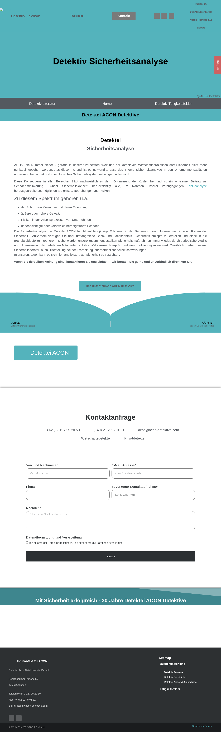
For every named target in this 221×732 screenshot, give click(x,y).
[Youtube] (164, 16)
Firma (30, 486)
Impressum (201, 4)
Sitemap (201, 28)
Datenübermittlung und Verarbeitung (54, 537)
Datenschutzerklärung (201, 12)
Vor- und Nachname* (42, 465)
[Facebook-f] (11, 718)
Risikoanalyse (197, 186)
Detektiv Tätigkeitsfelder (173, 104)
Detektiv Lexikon (25, 16)
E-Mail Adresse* (124, 465)
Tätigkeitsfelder (170, 689)
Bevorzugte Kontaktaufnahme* (135, 486)
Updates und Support (202, 726)
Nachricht (33, 508)
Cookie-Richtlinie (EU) (201, 20)
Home (107, 104)
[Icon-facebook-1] (157, 16)
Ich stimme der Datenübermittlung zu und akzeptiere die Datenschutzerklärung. (76, 543)
